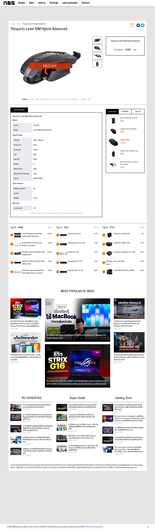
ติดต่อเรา (86, 3)
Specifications (19, 109)
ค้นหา (31, 3)
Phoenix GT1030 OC (72, 99)
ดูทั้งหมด (50, 227)
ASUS (61, 99)
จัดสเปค (21, 3)
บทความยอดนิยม (70, 3)
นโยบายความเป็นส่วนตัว (94, 527)
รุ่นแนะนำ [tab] (138, 111)
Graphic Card (45, 99)
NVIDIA (83, 99)
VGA (32, 99)
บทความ (41, 3)
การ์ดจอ (54, 99)
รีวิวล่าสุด (54, 3)
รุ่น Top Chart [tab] (112, 111)
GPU (37, 99)
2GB (89, 99)
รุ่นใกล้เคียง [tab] (125, 111)
